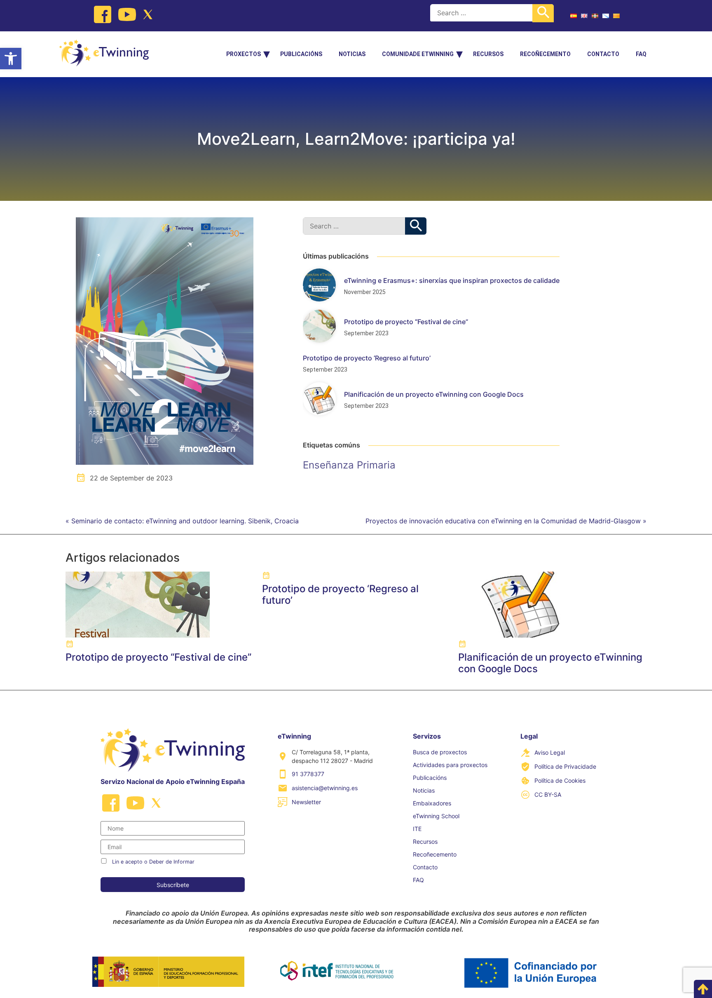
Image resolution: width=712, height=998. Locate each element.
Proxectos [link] (243, 54)
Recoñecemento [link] (545, 54)
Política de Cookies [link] (560, 780)
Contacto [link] (603, 54)
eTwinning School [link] (436, 815)
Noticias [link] (352, 54)
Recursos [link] (488, 54)
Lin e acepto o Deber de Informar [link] (153, 862)
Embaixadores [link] (432, 803)
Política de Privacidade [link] (565, 766)
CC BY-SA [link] (547, 794)
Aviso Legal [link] (549, 752)
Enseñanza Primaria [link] (349, 465)
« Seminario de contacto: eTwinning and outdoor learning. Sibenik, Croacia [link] (182, 521)
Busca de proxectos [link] (440, 752)
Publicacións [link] (301, 54)
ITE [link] (417, 828)
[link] (10, 58)
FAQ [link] (641, 54)
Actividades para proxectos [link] (450, 764)
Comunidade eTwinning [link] (418, 54)
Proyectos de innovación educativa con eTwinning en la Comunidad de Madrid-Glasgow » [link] (505, 521)
